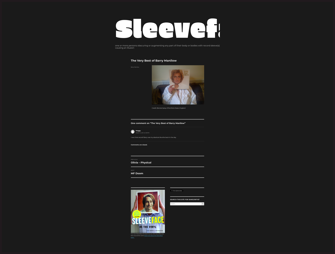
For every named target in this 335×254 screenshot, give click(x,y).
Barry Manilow (135, 67)
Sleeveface (190, 27)
